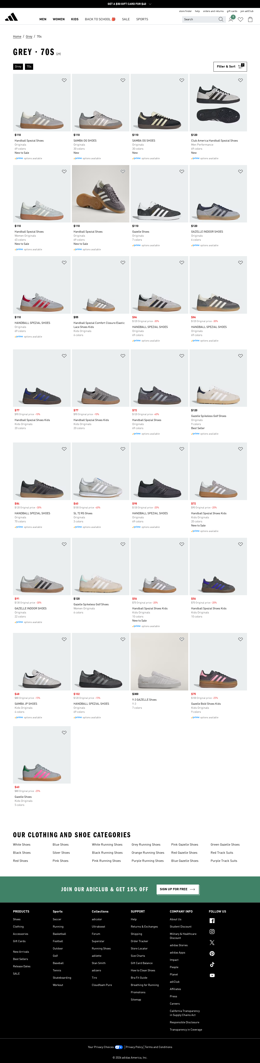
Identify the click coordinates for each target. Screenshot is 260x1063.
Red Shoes (20, 861)
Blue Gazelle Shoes (184, 861)
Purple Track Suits (224, 861)
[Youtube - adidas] (228, 976)
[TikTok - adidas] (228, 965)
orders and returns (213, 11)
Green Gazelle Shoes (225, 844)
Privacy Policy (134, 1047)
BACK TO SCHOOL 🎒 (100, 19)
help (197, 11)
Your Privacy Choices (101, 1047)
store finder (185, 11)
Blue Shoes (61, 844)
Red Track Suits (222, 853)
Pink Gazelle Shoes (184, 844)
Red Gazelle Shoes (184, 853)
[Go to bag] (250, 19)
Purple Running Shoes (148, 861)
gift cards (232, 11)
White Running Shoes (107, 844)
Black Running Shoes (107, 853)
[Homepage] (11, 17)
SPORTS (142, 19)
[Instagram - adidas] (228, 932)
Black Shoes (22, 853)
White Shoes (21, 844)
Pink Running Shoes (106, 861)
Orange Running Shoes (148, 853)
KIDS (74, 19)
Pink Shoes (60, 861)
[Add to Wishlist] (64, 81)
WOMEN (59, 19)
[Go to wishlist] (240, 19)
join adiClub (247, 11)
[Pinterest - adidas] (228, 954)
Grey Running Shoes (146, 844)
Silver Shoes (61, 853)
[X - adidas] (228, 943)
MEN (42, 19)
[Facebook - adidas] (228, 921)
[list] (113, 66)
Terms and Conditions (158, 1047)
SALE (126, 19)
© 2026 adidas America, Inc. (130, 1057)
